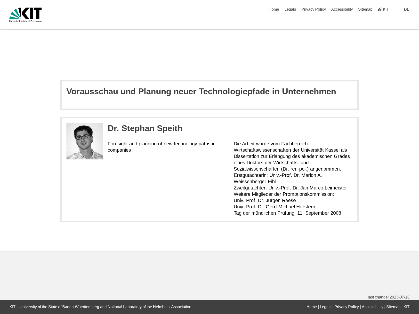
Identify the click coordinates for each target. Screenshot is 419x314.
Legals (290, 9)
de (407, 9)
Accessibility (342, 9)
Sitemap (365, 9)
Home (274, 9)
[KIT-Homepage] (25, 15)
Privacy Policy (313, 9)
